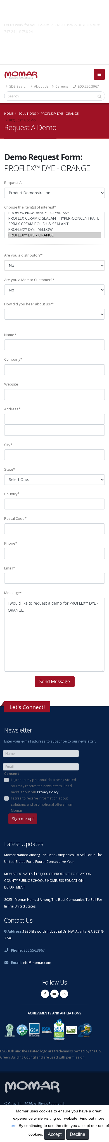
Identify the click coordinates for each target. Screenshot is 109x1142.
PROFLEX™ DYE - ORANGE (60, 113)
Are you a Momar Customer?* (29, 279)
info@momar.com (36, 962)
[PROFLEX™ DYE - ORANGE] (54, 235)
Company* (13, 359)
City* (8, 444)
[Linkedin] (64, 994)
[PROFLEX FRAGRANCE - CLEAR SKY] (54, 213)
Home (8, 113)
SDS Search (17, 86)
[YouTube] (54, 994)
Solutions (27, 113)
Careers (61, 86)
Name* (10, 334)
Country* (12, 493)
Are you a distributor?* (23, 255)
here (12, 1125)
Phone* (10, 543)
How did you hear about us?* (29, 304)
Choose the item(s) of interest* (30, 207)
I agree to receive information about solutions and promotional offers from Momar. (42, 804)
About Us (41, 86)
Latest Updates (23, 844)
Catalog (54, 45)
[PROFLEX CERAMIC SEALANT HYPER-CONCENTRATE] (54, 218)
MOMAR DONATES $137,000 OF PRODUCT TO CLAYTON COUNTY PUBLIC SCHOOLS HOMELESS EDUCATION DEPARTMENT (47, 880)
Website (11, 384)
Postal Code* (15, 518)
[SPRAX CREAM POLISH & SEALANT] (54, 224)
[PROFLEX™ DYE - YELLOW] (54, 229)
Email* (9, 568)
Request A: (13, 182)
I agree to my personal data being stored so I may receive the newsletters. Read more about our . (43, 785)
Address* (12, 408)
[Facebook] (45, 994)
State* (9, 469)
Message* (13, 592)
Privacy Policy (47, 792)
